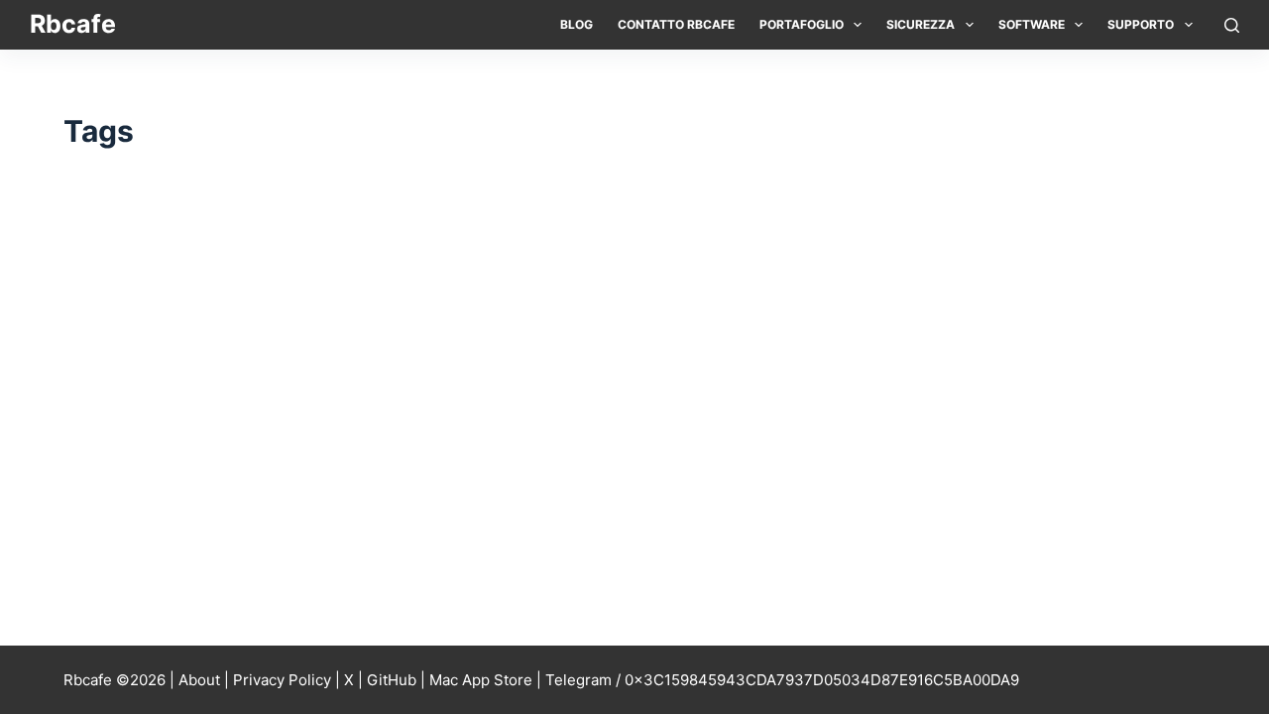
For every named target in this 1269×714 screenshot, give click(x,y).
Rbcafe (73, 24)
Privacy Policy (282, 679)
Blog (576, 24)
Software (1031, 24)
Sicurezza (920, 24)
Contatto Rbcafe (676, 24)
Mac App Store (480, 679)
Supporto (1140, 24)
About (199, 679)
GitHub (391, 679)
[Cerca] (1231, 25)
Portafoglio (801, 24)
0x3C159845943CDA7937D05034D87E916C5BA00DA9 (822, 679)
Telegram (578, 679)
